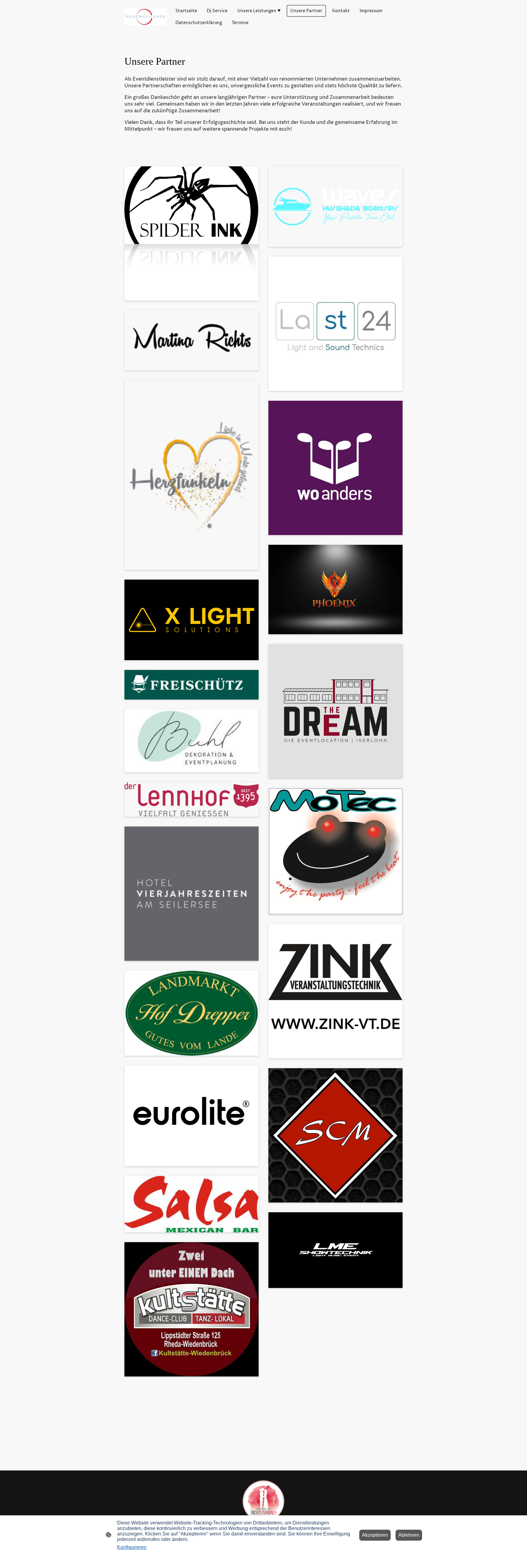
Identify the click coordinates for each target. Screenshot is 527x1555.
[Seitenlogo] (145, 16)
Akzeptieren (375, 1535)
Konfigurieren (131, 1547)
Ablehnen (408, 1535)
